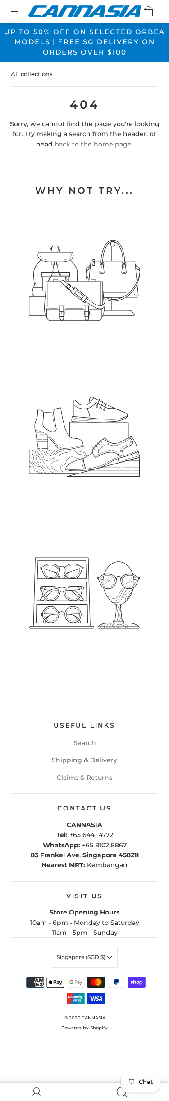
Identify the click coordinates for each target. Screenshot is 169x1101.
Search (84, 743)
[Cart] (148, 11)
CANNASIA (93, 1018)
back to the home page (93, 144)
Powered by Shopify (84, 1028)
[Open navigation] (21, 11)
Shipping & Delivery (84, 760)
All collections (32, 73)
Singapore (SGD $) (82, 957)
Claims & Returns (84, 777)
